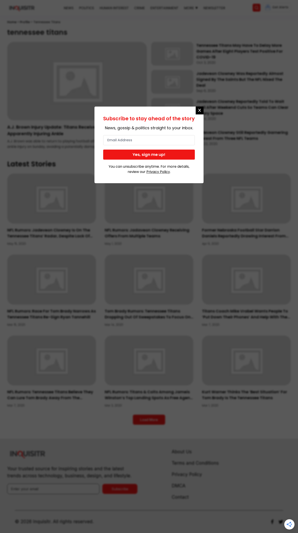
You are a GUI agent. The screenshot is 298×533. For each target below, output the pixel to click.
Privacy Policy (158, 171)
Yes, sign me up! (149, 154)
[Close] (200, 110)
